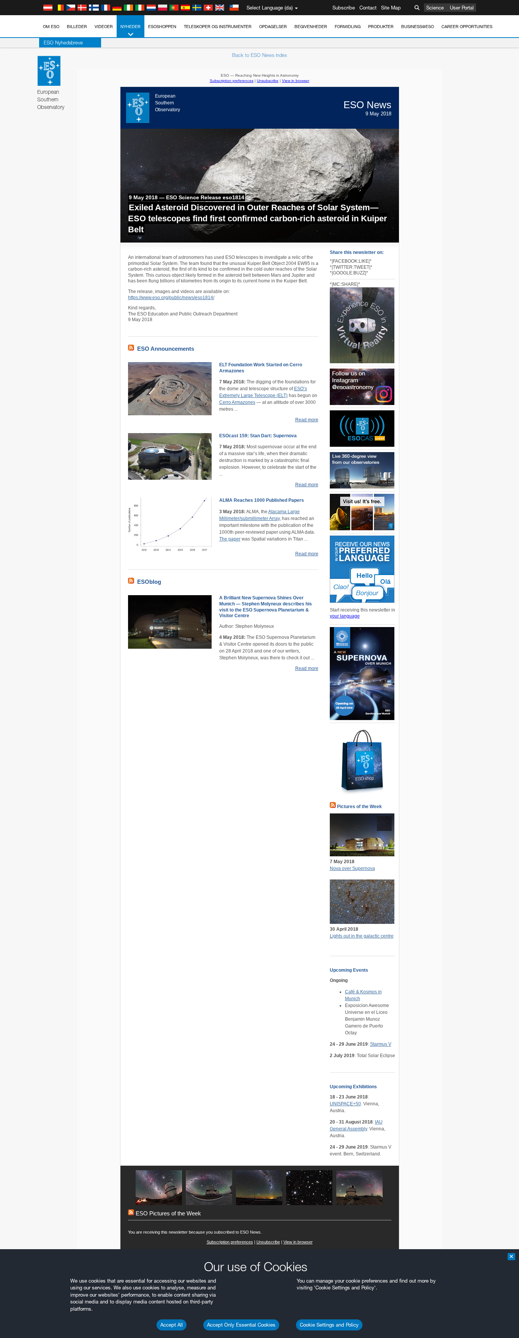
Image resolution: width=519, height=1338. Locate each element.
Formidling (348, 26)
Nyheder (130, 26)
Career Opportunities (466, 26)
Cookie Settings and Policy (329, 1325)
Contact (368, 8)
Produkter (381, 26)
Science (435, 8)
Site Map (391, 8)
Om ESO (51, 26)
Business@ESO (417, 26)
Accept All (171, 1325)
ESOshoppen (162, 26)
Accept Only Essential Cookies (241, 1325)
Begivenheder (310, 26)
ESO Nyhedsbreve (63, 42)
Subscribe (343, 8)
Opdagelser (273, 26)
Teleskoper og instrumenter (218, 26)
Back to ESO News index (259, 55)
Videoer (104, 26)
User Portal (462, 8)
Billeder (77, 26)
